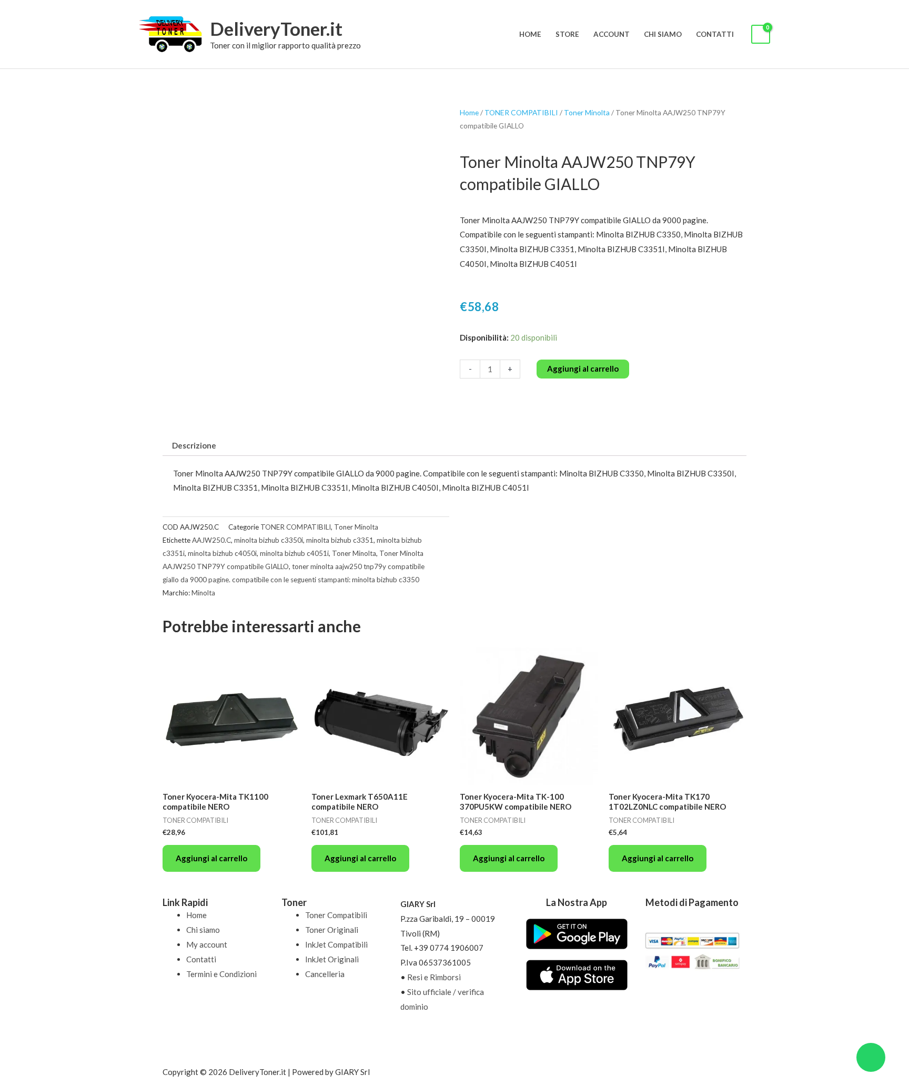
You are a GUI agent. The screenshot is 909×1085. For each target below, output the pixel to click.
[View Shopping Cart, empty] (760, 34)
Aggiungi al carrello (583, 368)
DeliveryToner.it (276, 28)
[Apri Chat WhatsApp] (870, 1057)
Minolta (203, 593)
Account (611, 34)
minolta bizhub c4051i (294, 553)
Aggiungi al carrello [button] (211, 858)
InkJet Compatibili (336, 944)
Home (530, 34)
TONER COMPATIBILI (521, 112)
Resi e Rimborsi (434, 977)
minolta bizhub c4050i (222, 553)
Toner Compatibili (336, 915)
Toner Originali (331, 929)
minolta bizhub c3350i (268, 540)
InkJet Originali (332, 959)
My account (206, 944)
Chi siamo (663, 34)
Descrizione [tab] (194, 445)
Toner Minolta (587, 112)
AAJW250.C (211, 540)
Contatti (715, 34)
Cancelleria (325, 974)
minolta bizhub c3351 (339, 540)
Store (567, 34)
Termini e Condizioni (221, 974)
